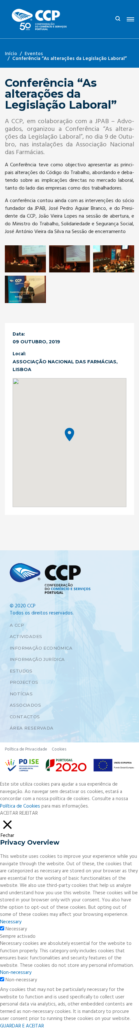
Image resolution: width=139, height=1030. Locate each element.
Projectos (24, 682)
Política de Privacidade (26, 749)
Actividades (26, 636)
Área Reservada (32, 728)
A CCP (17, 625)
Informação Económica (41, 648)
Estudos (21, 670)
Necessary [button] (10, 922)
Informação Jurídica (37, 659)
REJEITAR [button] (28, 813)
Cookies (59, 749)
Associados (25, 705)
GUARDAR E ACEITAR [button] (22, 1026)
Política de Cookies (20, 806)
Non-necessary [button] (15, 972)
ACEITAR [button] (9, 813)
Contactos (25, 716)
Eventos (34, 54)
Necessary (16, 929)
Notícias (21, 693)
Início (11, 54)
